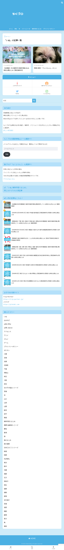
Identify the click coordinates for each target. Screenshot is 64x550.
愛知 (5, 429)
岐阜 (5, 410)
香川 (5, 519)
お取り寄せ (7, 324)
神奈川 (6, 481)
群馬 (5, 496)
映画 (5, 451)
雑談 (5, 511)
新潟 (5, 432)
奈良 (5, 384)
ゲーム (6, 343)
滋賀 (5, 474)
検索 (32, 548)
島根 (5, 417)
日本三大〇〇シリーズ (11, 447)
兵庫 (5, 361)
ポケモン (7, 350)
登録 (6, 154)
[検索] (34, 100)
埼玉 (5, 376)
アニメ (6, 335)
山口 (5, 399)
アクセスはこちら (9, 179)
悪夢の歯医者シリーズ (11, 425)
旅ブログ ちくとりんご (47, 85)
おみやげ (7, 320)
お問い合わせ (8, 328)
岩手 (5, 414)
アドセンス (7, 331)
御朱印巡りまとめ (36, 28)
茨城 (5, 504)
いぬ (10, 187)
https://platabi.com (11, 304)
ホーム (11, 28)
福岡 (5, 489)
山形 (5, 403)
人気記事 (53, 548)
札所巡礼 (7, 459)
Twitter (17, 93)
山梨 (5, 406)
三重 (5, 354)
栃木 (5, 466)
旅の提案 (7, 444)
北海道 (6, 365)
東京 (5, 462)
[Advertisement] (46, 14)
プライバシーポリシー (49, 28)
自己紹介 (7, 500)
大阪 (5, 380)
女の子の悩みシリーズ (11, 388)
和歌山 (6, 373)
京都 (5, 358)
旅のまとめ (7, 440)
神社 (16, 28)
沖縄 (5, 470)
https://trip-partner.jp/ (13, 299)
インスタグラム (46, 93)
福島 (5, 492)
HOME (33, 538)
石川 (5, 477)
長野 (5, 507)
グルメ (6, 339)
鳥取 (5, 526)
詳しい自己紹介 (8, 130)
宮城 (5, 391)
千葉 (5, 369)
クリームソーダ (26, 28)
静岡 (5, 515)
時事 (5, 455)
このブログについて (17, 85)
